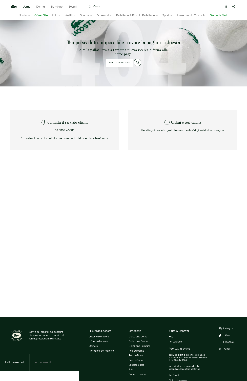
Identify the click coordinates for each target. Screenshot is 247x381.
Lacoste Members (99, 337)
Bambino (57, 6)
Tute (131, 370)
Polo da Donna (136, 355)
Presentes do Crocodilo (191, 15)
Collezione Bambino (139, 346)
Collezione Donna (138, 341)
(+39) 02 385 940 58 (180, 349)
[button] (233, 7)
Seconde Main (219, 15)
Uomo (26, 6)
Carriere (93, 346)
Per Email (174, 375)
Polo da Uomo (136, 351)
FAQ (171, 337)
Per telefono (175, 342)
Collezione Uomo (138, 337)
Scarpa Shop (135, 360)
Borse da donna (137, 374)
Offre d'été (41, 15)
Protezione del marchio (101, 351)
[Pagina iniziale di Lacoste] (14, 7)
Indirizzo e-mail (14, 362)
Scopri (73, 6)
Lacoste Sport (136, 365)
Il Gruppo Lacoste (98, 341)
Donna (40, 6)
